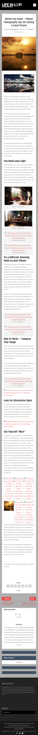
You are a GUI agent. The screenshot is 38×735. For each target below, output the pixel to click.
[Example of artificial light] (18, 238)
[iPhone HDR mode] (18, 320)
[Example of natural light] (18, 204)
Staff (13, 731)
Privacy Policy (32, 731)
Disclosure (25, 731)
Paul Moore (14, 29)
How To (31, 29)
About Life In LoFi (6, 731)
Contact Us (18, 731)
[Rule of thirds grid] (18, 384)
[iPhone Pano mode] (18, 332)
